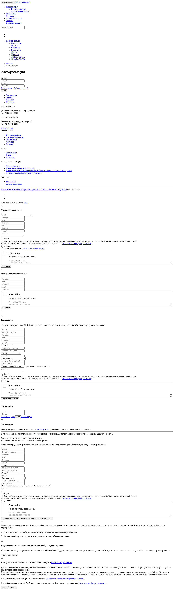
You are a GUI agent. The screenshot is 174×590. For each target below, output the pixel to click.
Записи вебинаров (14, 18)
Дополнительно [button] (13, 41)
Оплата (14, 45)
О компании (16, 43)
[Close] (2, 205)
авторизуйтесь (43, 429)
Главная (9, 63)
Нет (3, 555)
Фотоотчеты (11, 139)
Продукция (16, 50)
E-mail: (4, 78)
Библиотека (11, 14)
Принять (13, 588)
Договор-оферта (13, 166)
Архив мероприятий (20, 11)
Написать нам (7, 128)
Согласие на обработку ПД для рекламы (23, 173)
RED (26, 203)
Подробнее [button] (6, 246)
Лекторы (10, 16)
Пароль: (4, 83)
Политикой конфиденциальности (76, 243)
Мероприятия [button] (12, 7)
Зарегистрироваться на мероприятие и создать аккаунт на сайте (27, 518)
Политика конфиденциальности (20, 168)
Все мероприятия (18, 9)
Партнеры (15, 48)
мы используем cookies (61, 562)
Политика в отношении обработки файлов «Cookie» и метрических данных (39, 170)
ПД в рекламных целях (34, 248)
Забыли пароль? (21, 88)
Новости (10, 100)
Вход (8, 23)
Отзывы (9, 20)
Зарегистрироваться (10, 399)
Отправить (6, 266)
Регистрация (16, 23)
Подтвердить (12, 555)
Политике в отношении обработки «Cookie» (65, 579)
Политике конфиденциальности (93, 583)
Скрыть (5, 588)
